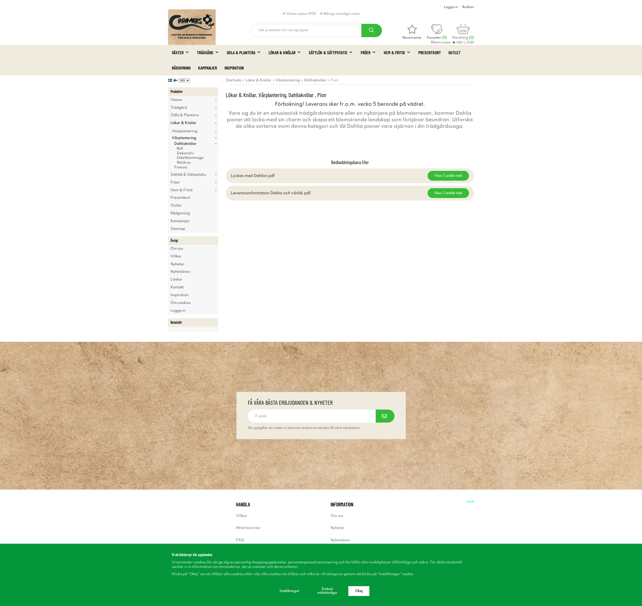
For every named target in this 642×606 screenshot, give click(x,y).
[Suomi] (176, 80)
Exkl (470, 42)
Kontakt (177, 287)
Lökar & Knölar (282, 52)
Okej (359, 591)
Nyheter (178, 264)
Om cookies (181, 303)
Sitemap (178, 229)
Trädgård (205, 52)
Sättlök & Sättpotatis (328, 52)
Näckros (184, 162)
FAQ (240, 540)
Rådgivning (181, 68)
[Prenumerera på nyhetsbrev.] (385, 416)
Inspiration (234, 68)
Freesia (180, 167)
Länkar (176, 279)
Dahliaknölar (185, 144)
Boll (180, 148)
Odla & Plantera (241, 52)
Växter (178, 52)
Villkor (176, 256)
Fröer (365, 52)
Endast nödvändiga (327, 590)
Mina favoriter (248, 528)
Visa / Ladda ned (448, 175)
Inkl (459, 42)
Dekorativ (185, 153)
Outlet (454, 52)
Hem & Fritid (394, 52)
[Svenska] (170, 80)
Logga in (451, 7)
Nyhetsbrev (180, 272)
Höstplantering (184, 131)
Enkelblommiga (190, 158)
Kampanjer (207, 68)
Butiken (468, 7)
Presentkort (429, 52)
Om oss (177, 248)
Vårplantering (184, 138)
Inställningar (289, 591)
